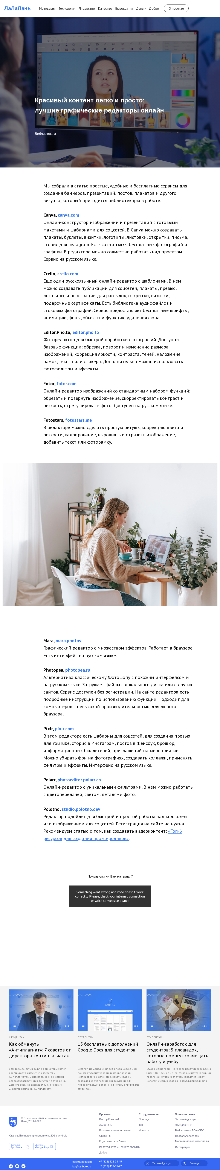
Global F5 (105, 1135)
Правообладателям (187, 1136)
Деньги (141, 8)
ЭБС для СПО (183, 1125)
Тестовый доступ (185, 1119)
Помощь (144, 1119)
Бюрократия (124, 8)
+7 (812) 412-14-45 (110, 1161)
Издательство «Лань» (112, 1141)
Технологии (66, 8)
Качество (105, 8)
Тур (141, 1124)
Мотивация (47, 8)
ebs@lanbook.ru (82, 1161)
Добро (154, 8)
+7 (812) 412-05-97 (110, 1166)
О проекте (176, 8)
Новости (144, 1130)
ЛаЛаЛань (17, 8)
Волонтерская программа (115, 1130)
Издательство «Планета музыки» (119, 1147)
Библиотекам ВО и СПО (189, 1130)
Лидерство (87, 8)
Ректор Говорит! (109, 1119)
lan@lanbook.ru (81, 1166)
